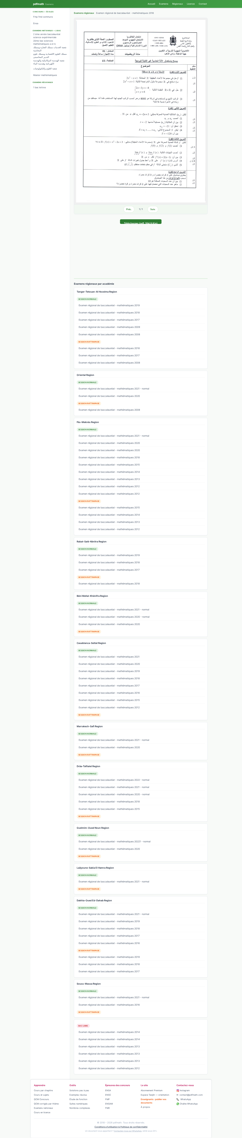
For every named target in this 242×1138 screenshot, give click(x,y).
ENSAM (109, 1104)
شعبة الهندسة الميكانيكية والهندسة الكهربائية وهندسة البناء (48, 62)
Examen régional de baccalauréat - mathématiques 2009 (109, 327)
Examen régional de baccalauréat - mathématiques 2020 (109, 396)
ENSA (108, 1090)
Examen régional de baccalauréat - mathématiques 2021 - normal (114, 388)
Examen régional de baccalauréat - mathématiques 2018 (109, 312)
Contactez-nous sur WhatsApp (128, 1131)
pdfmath (43, 4)
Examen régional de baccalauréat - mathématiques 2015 (109, 464)
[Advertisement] (141, 249)
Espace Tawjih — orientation (155, 1095)
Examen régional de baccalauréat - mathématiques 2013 (109, 479)
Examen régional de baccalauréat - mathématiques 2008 (109, 334)
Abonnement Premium (151, 1090)
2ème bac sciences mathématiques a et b (44, 42)
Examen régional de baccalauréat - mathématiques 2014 (109, 471)
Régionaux (177, 3)
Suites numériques (78, 1104)
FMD (107, 1108)
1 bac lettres (39, 87)
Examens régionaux (84, 13)
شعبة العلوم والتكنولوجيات (45, 68)
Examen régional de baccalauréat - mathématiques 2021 (109, 656)
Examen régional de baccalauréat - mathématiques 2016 (109, 692)
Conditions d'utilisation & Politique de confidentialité (121, 1127)
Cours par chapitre (43, 1090)
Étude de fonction (78, 1099)
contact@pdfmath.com (189, 1095)
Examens (163, 3)
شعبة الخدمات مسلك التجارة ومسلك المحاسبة (49, 49)
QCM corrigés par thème (46, 1104)
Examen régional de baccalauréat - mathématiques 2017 (109, 319)
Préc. (129, 209)
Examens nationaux (43, 1108)
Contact (203, 3)
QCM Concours (41, 1099)
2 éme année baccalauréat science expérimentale (46, 36)
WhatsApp (183, 1099)
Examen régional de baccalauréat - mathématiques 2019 (109, 305)
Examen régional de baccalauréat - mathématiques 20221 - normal (114, 841)
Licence (191, 3)
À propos (145, 1107)
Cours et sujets (41, 1095)
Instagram (184, 1090)
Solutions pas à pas (79, 1090)
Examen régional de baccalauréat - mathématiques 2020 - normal (114, 616)
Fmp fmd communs (43, 16)
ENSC (108, 1095)
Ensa (35, 23)
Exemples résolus (78, 1095)
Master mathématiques (45, 75)
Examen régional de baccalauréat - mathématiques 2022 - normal (114, 779)
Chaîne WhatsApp (188, 1104)
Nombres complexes (79, 1108)
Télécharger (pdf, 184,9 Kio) (141, 223)
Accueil (151, 3)
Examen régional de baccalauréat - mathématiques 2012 (109, 486)
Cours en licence (42, 1112)
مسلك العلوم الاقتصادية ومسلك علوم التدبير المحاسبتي (50, 55)
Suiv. (152, 209)
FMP (107, 1099)
